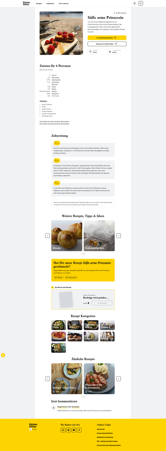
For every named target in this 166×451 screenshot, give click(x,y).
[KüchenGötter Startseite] (26, 3)
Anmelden (75, 407)
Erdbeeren (55, 93)
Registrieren (62, 407)
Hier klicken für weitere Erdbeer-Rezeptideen (54, 121)
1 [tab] (81, 253)
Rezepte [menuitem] (39, 3)
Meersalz (55, 84)
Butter (54, 89)
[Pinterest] (68, 430)
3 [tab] (84, 253)
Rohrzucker (55, 77)
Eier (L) (54, 75)
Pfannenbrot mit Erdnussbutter (93, 386)
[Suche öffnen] (140, 3)
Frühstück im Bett (94, 248)
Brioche (54, 91)
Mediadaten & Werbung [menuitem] (105, 437)
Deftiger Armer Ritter (64, 387)
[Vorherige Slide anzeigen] (47, 235)
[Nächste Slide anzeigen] (118, 235)
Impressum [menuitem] (101, 429)
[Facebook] (79, 430)
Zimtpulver (55, 82)
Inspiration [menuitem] (50, 3)
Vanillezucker (56, 80)
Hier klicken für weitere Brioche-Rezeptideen (54, 124)
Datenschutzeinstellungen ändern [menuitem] (109, 445)
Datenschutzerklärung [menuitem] (105, 433)
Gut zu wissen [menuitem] (63, 3)
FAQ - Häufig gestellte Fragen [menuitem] (107, 441)
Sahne (54, 87)
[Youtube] (73, 430)
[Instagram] (63, 430)
